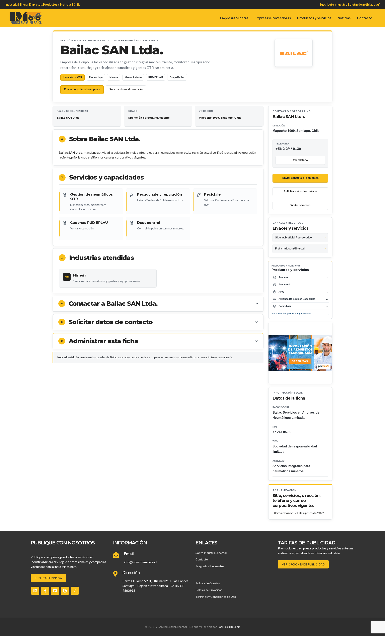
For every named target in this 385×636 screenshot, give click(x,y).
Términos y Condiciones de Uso (216, 596)
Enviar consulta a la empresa (82, 89)
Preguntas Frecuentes (210, 566)
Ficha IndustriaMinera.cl (290, 248)
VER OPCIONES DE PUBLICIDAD (303, 564)
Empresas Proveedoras (273, 18)
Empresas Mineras (234, 18)
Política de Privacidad (209, 590)
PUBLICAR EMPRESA (48, 578)
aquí (377, 4)
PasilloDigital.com (229, 626)
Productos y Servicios (314, 18)
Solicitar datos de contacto (126, 89)
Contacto (364, 18)
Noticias (344, 18)
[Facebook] (45, 591)
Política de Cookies (208, 583)
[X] (55, 591)
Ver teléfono (300, 160)
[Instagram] (75, 591)
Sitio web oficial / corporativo (293, 237)
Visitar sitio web (300, 205)
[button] (158, 304)
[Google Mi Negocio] (65, 591)
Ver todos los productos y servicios (300, 313)
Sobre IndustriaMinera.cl (211, 552)
